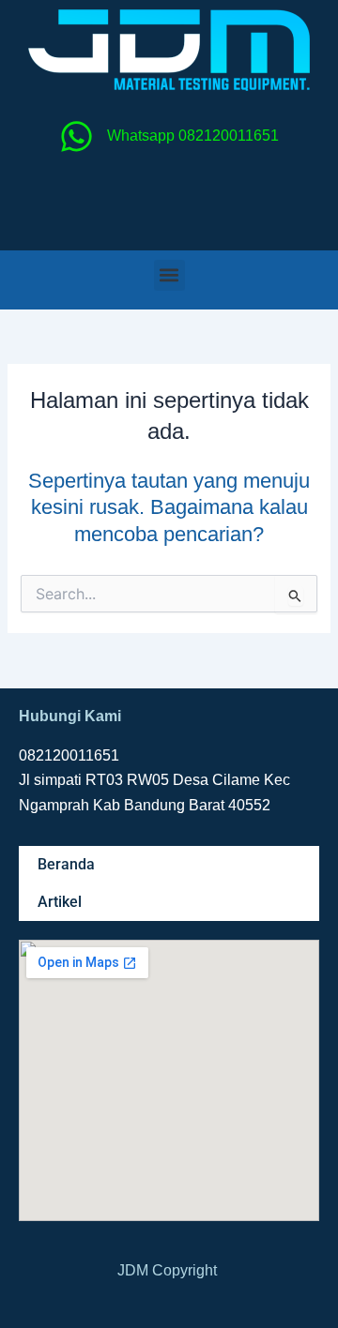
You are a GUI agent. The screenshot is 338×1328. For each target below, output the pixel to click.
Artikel (60, 902)
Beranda (66, 864)
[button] (169, 275)
